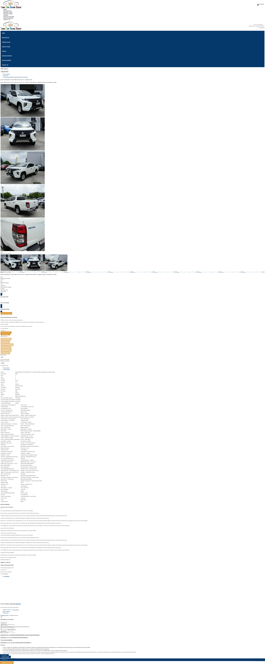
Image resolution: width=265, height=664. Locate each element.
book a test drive (6, 347)
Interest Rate (3, 631)
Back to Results (5, 334)
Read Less (8, 559)
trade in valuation (6, 339)
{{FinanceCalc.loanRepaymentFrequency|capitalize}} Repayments (15, 626)
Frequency (3, 622)
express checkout (6, 350)
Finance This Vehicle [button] (6, 313)
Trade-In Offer (5, 352)
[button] (132, 645)
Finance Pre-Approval (7, 344)
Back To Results (6, 74)
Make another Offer (6, 332)
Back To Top (5, 612)
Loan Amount (3, 623)
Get (6, 576)
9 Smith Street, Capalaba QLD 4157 (256, 26)
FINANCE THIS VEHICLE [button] (7, 662)
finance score (5, 341)
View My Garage (15, 77)
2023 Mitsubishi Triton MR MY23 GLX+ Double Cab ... (17, 79)
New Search (5, 75)
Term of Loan (3, 629)
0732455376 (261, 27)
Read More (3, 559)
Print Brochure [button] (17, 603)
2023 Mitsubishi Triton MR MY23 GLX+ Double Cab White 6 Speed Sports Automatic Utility (28, 82)
